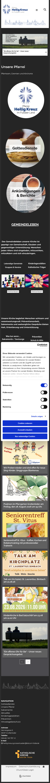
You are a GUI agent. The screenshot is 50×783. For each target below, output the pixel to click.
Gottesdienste (8, 704)
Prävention (6, 719)
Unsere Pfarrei (13, 67)
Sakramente (7, 710)
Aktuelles (5, 713)
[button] (36, 10)
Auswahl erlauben (25, 430)
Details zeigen (37, 416)
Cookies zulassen (25, 423)
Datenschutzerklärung (29, 766)
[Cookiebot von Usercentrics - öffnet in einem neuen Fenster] (37, 345)
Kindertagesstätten (10, 716)
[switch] (44, 392)
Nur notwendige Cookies (25, 436)
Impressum (11, 766)
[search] (45, 9)
